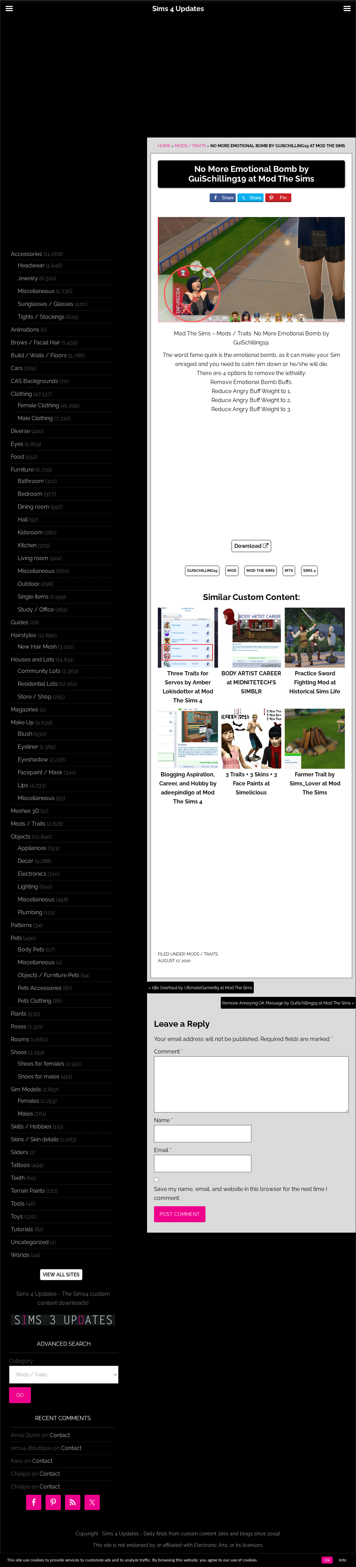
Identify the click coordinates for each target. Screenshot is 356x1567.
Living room (33, 558)
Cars (17, 368)
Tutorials (22, 1229)
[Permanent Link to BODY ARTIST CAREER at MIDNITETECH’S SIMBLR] (251, 664)
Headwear (31, 265)
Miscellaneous (36, 291)
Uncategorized (30, 1242)
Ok (327, 1560)
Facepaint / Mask (40, 772)
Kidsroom (30, 532)
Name (163, 1120)
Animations (25, 329)
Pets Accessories (40, 988)
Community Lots (39, 671)
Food (17, 456)
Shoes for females (41, 1063)
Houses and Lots (32, 659)
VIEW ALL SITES (61, 1274)
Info (342, 1560)
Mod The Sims (260, 570)
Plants (18, 1013)
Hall (23, 519)
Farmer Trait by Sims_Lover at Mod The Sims (315, 783)
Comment (168, 1051)
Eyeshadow (33, 759)
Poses (18, 1026)
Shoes (19, 1052)
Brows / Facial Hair (35, 342)
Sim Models (26, 1089)
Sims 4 (309, 570)
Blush (25, 734)
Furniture (22, 469)
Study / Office (36, 609)
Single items (33, 596)
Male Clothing (35, 418)
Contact (60, 1435)
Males (25, 1113)
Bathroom (31, 481)
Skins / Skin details (35, 1139)
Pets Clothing (34, 1001)
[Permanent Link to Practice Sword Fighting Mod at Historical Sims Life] (315, 664)
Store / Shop (34, 696)
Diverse (20, 431)
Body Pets (31, 949)
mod (231, 570)
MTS (289, 570)
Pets (16, 938)
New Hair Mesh (37, 646)
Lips (23, 785)
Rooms (20, 1039)
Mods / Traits (190, 145)
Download (248, 546)
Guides (20, 622)
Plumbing (30, 912)
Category (21, 1361)
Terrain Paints (28, 1190)
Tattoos (20, 1165)
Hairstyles (23, 635)
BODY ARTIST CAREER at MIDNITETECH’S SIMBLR (251, 682)
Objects (21, 836)
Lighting (28, 886)
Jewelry (28, 278)
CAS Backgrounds (34, 381)
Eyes (17, 444)
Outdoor (29, 584)
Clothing (21, 394)
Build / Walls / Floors (39, 355)
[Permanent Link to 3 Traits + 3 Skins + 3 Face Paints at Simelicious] (251, 765)
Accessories (26, 254)
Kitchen (27, 545)
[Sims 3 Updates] (63, 1320)
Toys (17, 1216)
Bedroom (30, 494)
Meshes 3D (25, 811)
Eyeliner (28, 746)
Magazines (24, 709)
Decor (25, 861)
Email (162, 1150)
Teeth (18, 1178)
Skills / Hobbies (31, 1126)
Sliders (19, 1152)
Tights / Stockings (41, 317)
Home (164, 145)
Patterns (21, 925)
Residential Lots (38, 684)
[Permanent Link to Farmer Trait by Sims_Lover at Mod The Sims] (315, 765)
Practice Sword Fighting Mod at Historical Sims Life (314, 682)
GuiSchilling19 (202, 570)
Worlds (20, 1255)
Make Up (22, 722)
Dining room (33, 506)
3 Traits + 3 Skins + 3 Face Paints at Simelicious (251, 783)
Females (28, 1101)
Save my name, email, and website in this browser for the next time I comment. (240, 1193)
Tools (18, 1203)
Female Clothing (38, 405)
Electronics (32, 873)
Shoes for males (38, 1076)
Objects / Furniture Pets (48, 975)
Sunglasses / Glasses (45, 304)
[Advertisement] (178, 71)
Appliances (32, 848)
